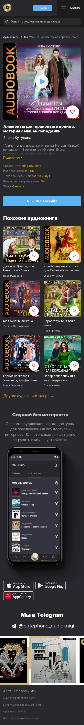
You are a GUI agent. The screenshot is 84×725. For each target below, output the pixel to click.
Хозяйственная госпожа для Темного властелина (61, 268)
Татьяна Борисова (28, 166)
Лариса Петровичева (16, 326)
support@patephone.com (18, 697)
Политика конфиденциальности (22, 704)
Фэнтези (29, 37)
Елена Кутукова (17, 137)
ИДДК (29, 171)
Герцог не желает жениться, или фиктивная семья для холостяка (21, 378)
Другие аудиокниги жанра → (28, 396)
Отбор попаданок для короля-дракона (59, 378)
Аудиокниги (10, 37)
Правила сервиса (14, 711)
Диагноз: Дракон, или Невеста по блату (18, 268)
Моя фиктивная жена (18, 321)
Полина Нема (52, 330)
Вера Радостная (13, 275)
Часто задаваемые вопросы (20, 718)
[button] (42, 8)
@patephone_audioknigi (46, 626)
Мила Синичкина (13, 385)
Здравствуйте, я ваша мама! (59, 323)
